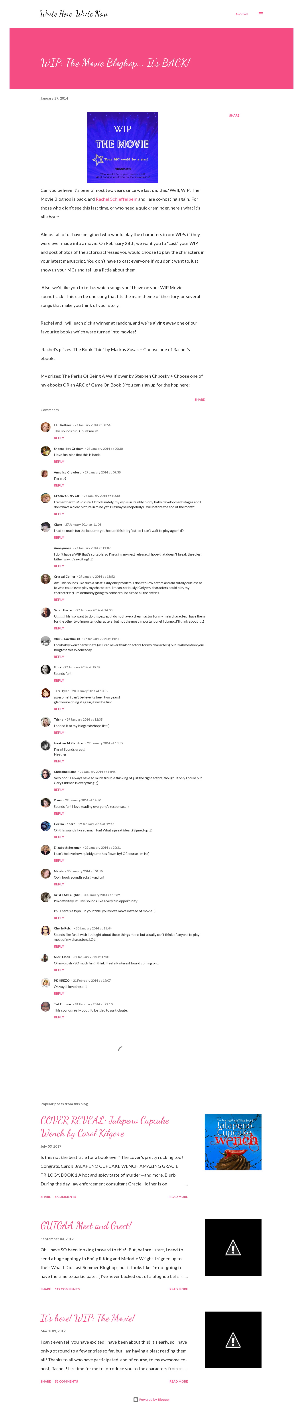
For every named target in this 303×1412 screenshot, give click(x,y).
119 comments (67, 1289)
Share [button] (234, 115)
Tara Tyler (61, 691)
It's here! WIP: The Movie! (88, 1318)
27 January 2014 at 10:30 (102, 496)
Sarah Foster (63, 610)
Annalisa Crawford (67, 472)
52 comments (66, 1381)
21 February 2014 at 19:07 (92, 980)
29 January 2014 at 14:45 (98, 771)
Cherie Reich (63, 928)
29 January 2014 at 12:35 (84, 719)
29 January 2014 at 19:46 (96, 824)
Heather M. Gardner (69, 743)
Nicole (58, 871)
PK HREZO (62, 980)
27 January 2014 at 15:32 (82, 667)
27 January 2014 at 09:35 (103, 472)
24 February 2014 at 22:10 (93, 1004)
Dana (58, 800)
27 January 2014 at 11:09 (92, 548)
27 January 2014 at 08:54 (92, 425)
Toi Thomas (62, 1004)
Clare (58, 524)
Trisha (58, 719)
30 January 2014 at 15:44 (94, 928)
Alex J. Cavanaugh (67, 639)
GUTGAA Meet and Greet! (86, 1225)
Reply (59, 438)
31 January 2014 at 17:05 (91, 957)
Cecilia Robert (64, 824)
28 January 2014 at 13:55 (90, 691)
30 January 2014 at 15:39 (102, 895)
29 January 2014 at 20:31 (103, 847)
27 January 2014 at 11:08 (83, 524)
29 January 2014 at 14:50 (83, 800)
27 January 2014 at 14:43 (101, 639)
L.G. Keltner (62, 425)
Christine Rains (65, 771)
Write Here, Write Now (73, 13)
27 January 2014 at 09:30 (105, 448)
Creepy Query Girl (67, 496)
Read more (178, 1196)
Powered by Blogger (154, 1399)
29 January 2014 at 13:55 (105, 743)
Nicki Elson (62, 957)
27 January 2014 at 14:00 (94, 610)
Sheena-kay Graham (68, 448)
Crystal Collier (64, 576)
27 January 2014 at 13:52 (97, 576)
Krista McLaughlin (67, 895)
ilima (57, 667)
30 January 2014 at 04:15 (85, 871)
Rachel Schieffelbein (117, 199)
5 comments (65, 1196)
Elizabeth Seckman (67, 847)
